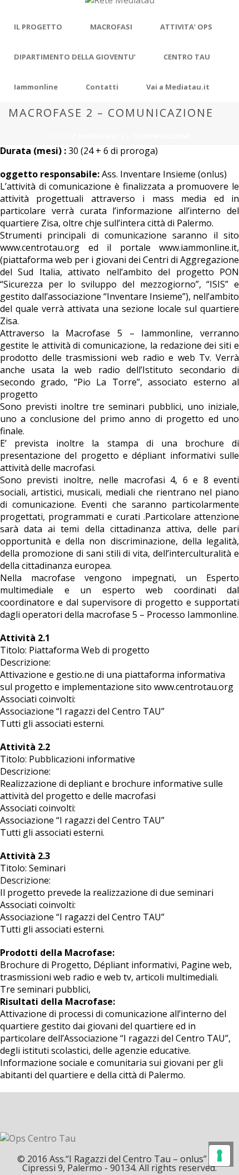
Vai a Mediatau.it (178, 87)
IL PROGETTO (38, 27)
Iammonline (36, 87)
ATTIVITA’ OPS (186, 27)
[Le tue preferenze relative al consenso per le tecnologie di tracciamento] (219, 1155)
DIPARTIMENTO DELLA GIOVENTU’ (75, 57)
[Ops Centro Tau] (120, 6)
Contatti (102, 87)
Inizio (60, 136)
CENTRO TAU (186, 57)
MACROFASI (111, 27)
